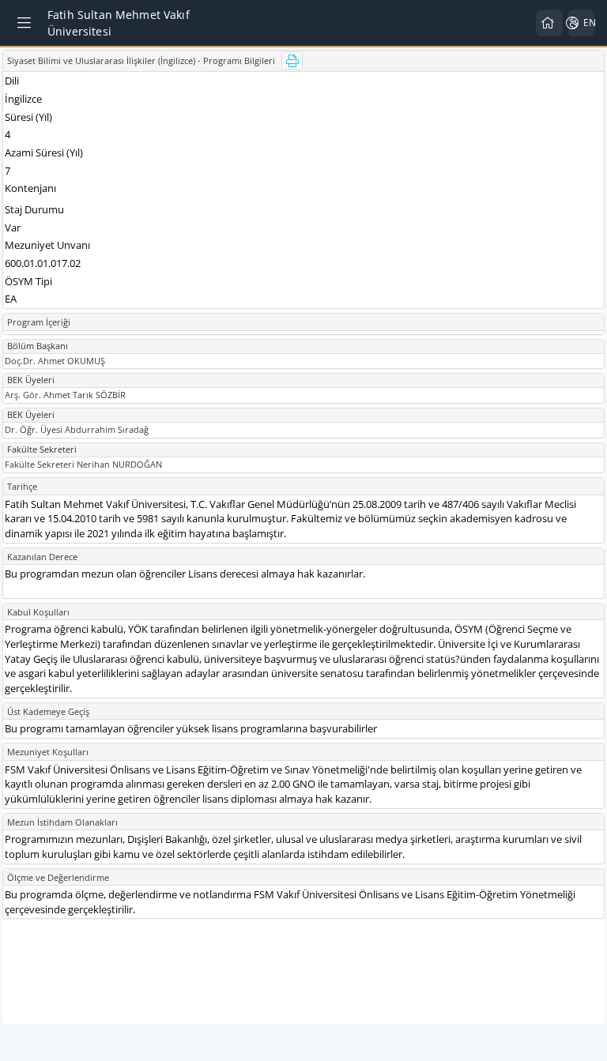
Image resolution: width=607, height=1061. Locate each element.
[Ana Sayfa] (549, 22)
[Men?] (25, 23)
